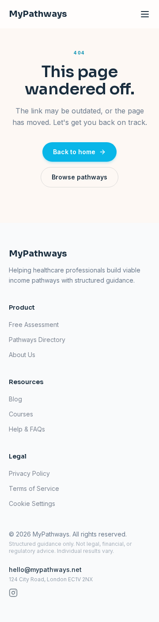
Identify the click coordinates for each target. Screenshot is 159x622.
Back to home (74, 152)
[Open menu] (144, 14)
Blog (15, 399)
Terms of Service (34, 488)
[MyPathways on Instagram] (13, 592)
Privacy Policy (29, 473)
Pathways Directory (37, 339)
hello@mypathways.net (45, 569)
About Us (22, 354)
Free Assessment (34, 324)
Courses (21, 414)
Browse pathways (79, 177)
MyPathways (38, 13)
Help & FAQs (27, 429)
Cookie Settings (32, 503)
